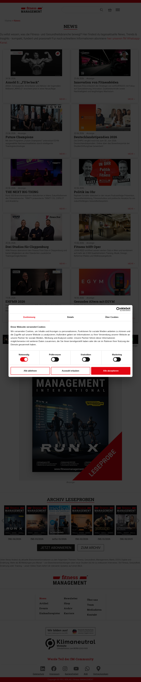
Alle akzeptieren (111, 371)
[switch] (55, 359)
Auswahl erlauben (70, 371)
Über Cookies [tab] (111, 317)
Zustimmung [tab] (29, 317)
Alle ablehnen (30, 371)
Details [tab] (70, 317)
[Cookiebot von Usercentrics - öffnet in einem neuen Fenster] (118, 309)
